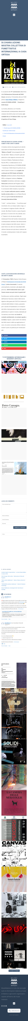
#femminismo (21, 602)
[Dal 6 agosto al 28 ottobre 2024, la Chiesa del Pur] (14, 803)
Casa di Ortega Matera (19, 87)
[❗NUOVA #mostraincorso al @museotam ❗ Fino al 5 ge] (14, 777)
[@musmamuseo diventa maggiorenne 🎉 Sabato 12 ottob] (14, 726)
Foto (4, 643)
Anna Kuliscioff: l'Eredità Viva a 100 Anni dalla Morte (12, 611)
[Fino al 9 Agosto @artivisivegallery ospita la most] (14, 828)
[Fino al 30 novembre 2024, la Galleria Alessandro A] (14, 701)
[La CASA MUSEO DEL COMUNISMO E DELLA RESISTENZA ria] (14, 904)
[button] (14, 15)
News (10, 87)
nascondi (9, 125)
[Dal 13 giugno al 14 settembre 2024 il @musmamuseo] (14, 930)
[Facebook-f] (2, 1006)
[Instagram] (4, 1006)
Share (9, 619)
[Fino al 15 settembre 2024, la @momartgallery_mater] (14, 879)
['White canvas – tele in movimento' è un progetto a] (14, 853)
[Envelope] (6, 1006)
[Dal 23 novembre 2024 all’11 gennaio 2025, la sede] (14, 675)
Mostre (6, 87)
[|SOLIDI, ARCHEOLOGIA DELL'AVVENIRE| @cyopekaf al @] (14, 752)
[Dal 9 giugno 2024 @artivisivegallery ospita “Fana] (14, 955)
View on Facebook (4, 619)
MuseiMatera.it (8, 596)
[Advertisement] (14, 30)
